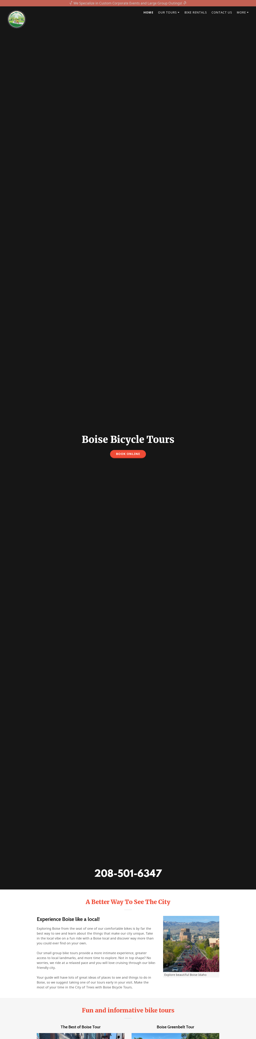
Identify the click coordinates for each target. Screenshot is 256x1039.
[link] (16, 11)
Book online (128, 454)
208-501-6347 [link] (128, 874)
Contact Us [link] (222, 12)
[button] (169, 12)
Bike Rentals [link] (195, 12)
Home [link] (148, 12)
